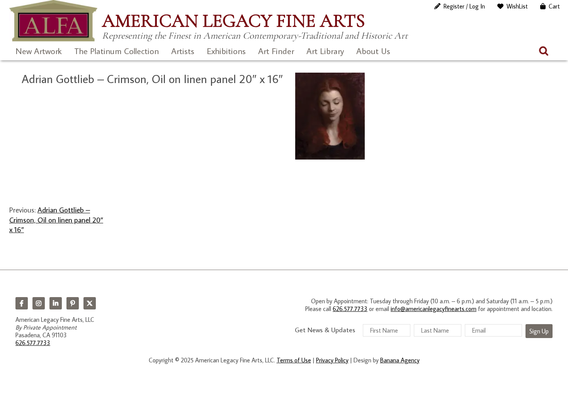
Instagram (38, 303)
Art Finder (276, 50)
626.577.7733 (32, 343)
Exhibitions (226, 50)
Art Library (325, 50)
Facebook (21, 303)
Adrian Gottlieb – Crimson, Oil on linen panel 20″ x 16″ (56, 219)
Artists (182, 50)
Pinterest (72, 303)
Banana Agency (400, 360)
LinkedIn (55, 303)
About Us (373, 50)
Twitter (89, 303)
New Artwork (38, 50)
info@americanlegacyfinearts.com (433, 309)
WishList (517, 6)
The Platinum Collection (116, 50)
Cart (554, 6)
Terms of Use (294, 360)
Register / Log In (464, 6)
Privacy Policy (332, 360)
